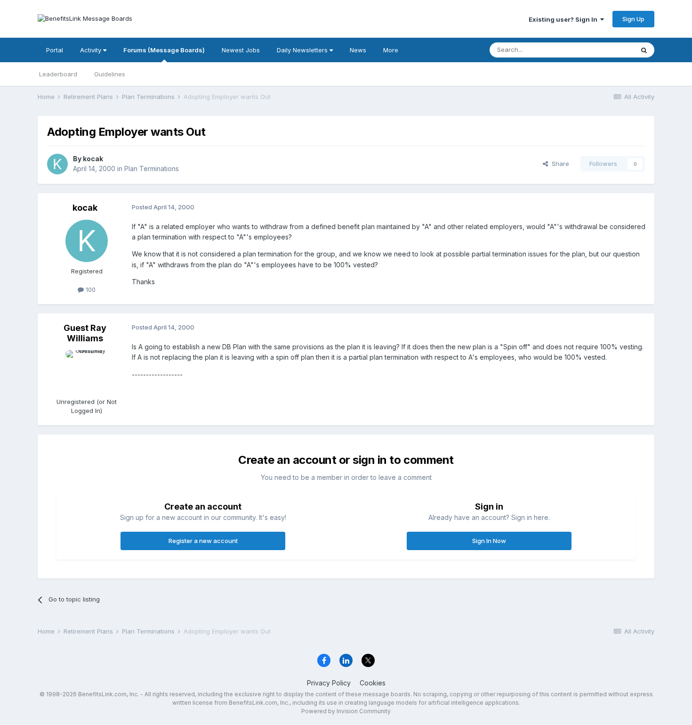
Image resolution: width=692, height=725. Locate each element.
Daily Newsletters (303, 50)
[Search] (644, 50)
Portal (54, 50)
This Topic (606, 49)
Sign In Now (489, 540)
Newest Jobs (241, 50)
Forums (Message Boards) (164, 50)
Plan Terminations (151, 169)
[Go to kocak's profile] (57, 164)
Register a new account (203, 540)
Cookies (373, 683)
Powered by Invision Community (346, 711)
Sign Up (633, 19)
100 (90, 289)
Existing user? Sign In (564, 19)
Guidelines (109, 74)
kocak (93, 159)
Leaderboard (58, 74)
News (358, 50)
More (390, 50)
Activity (91, 50)
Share (558, 163)
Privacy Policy (329, 683)
